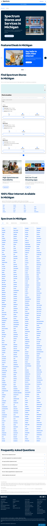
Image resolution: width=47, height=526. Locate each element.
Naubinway (27, 376)
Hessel (15, 374)
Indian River (16, 410)
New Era (26, 382)
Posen (38, 246)
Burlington (4, 334)
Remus (38, 276)
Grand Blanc (16, 320)
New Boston (27, 380)
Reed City (38, 272)
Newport (27, 390)
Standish (38, 361)
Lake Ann (27, 240)
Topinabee (39, 382)
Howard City (16, 394)
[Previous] (1, 58)
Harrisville (15, 356)
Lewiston (27, 268)
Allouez (3, 244)
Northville (27, 396)
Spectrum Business (3, 509)
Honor (15, 382)
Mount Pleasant (28, 365)
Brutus (4, 208)
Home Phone (15, 505)
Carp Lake (4, 356)
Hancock (15, 348)
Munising (27, 369)
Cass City (4, 362)
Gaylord (15, 306)
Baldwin (3, 274)
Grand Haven (16, 322)
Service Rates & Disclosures (41, 510)
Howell (15, 396)
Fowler (15, 288)
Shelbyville (39, 331)
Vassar (38, 394)
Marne (26, 311)
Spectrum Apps (27, 501)
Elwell (15, 248)
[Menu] (1, 1)
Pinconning (39, 238)
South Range (39, 349)
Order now (41, 1)
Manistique (27, 305)
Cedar (3, 364)
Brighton (3, 322)
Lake (26, 238)
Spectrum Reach (3, 506)
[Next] (45, 58)
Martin (26, 317)
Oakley (26, 402)
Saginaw (38, 303)
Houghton (15, 388)
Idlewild (15, 406)
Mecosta (26, 329)
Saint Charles (39, 305)
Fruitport (15, 300)
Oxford (26, 430)
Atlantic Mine (4, 262)
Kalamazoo (16, 426)
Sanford (38, 317)
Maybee (26, 321)
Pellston (26, 438)
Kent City (15, 434)
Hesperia (15, 372)
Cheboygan (4, 384)
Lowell (25, 206)
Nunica (26, 400)
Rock (38, 280)
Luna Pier (27, 286)
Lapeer (26, 256)
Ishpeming (16, 422)
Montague (27, 355)
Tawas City (39, 373)
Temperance (39, 378)
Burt (3, 338)
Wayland (38, 408)
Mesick (35, 206)
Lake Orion (27, 250)
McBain (26, 325)
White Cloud (39, 422)
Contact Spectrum (40, 501)
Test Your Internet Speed (28, 505)
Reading (38, 268)
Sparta (38, 355)
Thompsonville (36, 211)
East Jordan (16, 230)
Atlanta (3, 260)
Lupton (26, 288)
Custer (3, 424)
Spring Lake (39, 357)
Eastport (15, 236)
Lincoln (26, 270)
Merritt (25, 211)
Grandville (16, 326)
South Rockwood (40, 351)
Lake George (27, 244)
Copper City (4, 416)
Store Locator (39, 506)
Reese (38, 274)
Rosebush (38, 297)
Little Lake (27, 278)
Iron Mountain (16, 416)
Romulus (38, 290)
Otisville (26, 420)
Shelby (38, 329)
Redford (38, 270)
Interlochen (16, 412)
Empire (15, 250)
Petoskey (38, 230)
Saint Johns (39, 311)
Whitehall (38, 428)
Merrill (26, 333)
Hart (14, 358)
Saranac (35, 208)
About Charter (3, 501)
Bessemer (4, 300)
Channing (4, 374)
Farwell (15, 270)
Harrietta (14, 206)
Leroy (24, 205)
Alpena (3, 250)
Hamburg (15, 344)
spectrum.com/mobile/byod (38, 488)
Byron (3, 342)
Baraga (3, 278)
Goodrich (15, 316)
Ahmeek (3, 230)
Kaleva (14, 211)
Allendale (4, 240)
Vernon (38, 396)
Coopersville (4, 414)
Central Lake (4, 370)
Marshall (26, 315)
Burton (3, 340)
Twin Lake (39, 388)
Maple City (27, 309)
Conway (3, 412)
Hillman (15, 376)
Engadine (15, 252)
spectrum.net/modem (27, 484)
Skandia (38, 343)
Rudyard (38, 301)
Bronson (3, 326)
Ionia (15, 414)
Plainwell (38, 240)
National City (27, 373)
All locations (3, 8)
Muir (26, 367)
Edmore (15, 238)
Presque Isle (39, 252)
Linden (26, 272)
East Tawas (16, 232)
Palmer (26, 434)
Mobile (14, 506)
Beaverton (4, 286)
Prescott (38, 250)
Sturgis (38, 367)
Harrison (15, 354)
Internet (14, 502)
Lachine (26, 236)
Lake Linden (27, 248)
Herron (15, 368)
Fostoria (15, 284)
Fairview (15, 264)
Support (38, 505)
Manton (26, 307)
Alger (3, 236)
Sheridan (38, 335)
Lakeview (27, 252)
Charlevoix (4, 376)
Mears (26, 327)
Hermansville (16, 366)
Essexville (15, 258)
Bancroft (3, 276)
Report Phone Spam (40, 513)
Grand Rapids (16, 324)
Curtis (3, 422)
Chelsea (3, 386)
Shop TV (28, 187)
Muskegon (27, 371)
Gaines (15, 302)
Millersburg (27, 345)
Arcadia (3, 258)
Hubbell (15, 400)
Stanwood (39, 365)
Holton (14, 208)
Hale (14, 342)
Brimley (3, 324)
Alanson (3, 232)
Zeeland (38, 440)
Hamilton (15, 346)
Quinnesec (39, 258)
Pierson (38, 234)
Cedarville (4, 368)
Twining (38, 390)
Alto (3, 252)
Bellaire (3, 290)
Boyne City (4, 312)
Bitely (3, 308)
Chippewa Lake (5, 390)
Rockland (38, 284)
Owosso (26, 428)
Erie (14, 254)
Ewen (15, 262)
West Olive (39, 416)
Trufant (38, 386)
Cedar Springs (4, 366)
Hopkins (15, 386)
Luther (25, 208)
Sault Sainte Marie (40, 321)
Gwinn (15, 340)
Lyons (26, 295)
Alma (3, 246)
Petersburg (39, 228)
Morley (26, 361)
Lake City (27, 242)
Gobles (15, 314)
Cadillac (3, 346)
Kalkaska (15, 430)
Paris (26, 436)
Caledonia (4, 348)
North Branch (27, 392)
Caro (3, 354)
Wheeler (38, 420)
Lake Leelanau (28, 246)
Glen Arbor (16, 312)
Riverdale (38, 278)
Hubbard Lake (16, 398)
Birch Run (4, 306)
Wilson (38, 436)
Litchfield (27, 276)
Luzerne (26, 293)
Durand (15, 228)
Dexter (3, 430)
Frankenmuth (16, 290)
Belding (3, 288)
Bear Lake (4, 284)
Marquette (27, 313)
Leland (26, 258)
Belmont (3, 294)
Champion (4, 372)
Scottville (38, 327)
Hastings (15, 360)
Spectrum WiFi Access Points (29, 502)
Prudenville (39, 254)
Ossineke (27, 418)
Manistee (27, 303)
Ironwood (15, 420)
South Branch (39, 345)
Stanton (38, 363)
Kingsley (26, 228)
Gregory (15, 338)
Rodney (38, 286)
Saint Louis (39, 313)
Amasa (3, 254)
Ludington (27, 284)
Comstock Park (5, 408)
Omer (26, 404)
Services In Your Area (28, 512)
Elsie (14, 246)
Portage (38, 244)
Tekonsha (38, 376)
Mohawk (26, 351)
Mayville (26, 323)
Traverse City (39, 384)
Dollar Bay (4, 434)
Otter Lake (27, 424)
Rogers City (39, 288)
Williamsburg (39, 434)
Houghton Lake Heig (17, 392)
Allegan (3, 238)
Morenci (26, 359)
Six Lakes (38, 341)
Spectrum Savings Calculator (29, 506)
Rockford (38, 282)
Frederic (15, 294)
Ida (14, 404)
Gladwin (15, 310)
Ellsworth (15, 242)
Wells (38, 412)
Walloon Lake (39, 404)
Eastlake (15, 234)
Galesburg (15, 304)
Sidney (38, 337)
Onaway (26, 406)
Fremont (14, 205)
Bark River (4, 280)
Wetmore (38, 418)
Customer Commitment (4, 502)
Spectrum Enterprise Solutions (5, 505)
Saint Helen (39, 307)
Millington (27, 347)
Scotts (38, 325)
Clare (3, 392)
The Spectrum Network (28, 514)
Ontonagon (27, 410)
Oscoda (26, 416)
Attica (3, 264)
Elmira (15, 244)
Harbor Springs (16, 350)
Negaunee (27, 378)
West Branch (39, 414)
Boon (3, 206)
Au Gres (3, 266)
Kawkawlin (16, 432)
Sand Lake (39, 315)
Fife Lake (15, 276)
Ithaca (15, 424)
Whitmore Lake (40, 430)
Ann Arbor (4, 256)
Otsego (26, 422)
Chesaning (4, 388)
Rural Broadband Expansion (29, 513)
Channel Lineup (27, 509)
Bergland (4, 298)
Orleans (26, 412)
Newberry (27, 388)
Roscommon (39, 293)
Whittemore (39, 432)
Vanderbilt (39, 392)
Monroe (26, 353)
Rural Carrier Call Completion (41, 512)
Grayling (15, 332)
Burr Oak (3, 336)
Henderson (16, 364)
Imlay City (15, 408)
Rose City (38, 295)
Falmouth (4, 211)
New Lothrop (27, 384)
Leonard (26, 262)
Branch (3, 316)
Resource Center (27, 503)
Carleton (3, 352)
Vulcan (38, 400)
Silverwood (39, 339)
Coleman (3, 402)
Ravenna (38, 266)
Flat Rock (15, 278)
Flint (14, 280)
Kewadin (15, 436)
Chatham (4, 382)
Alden (3, 234)
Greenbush (16, 334)
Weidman (38, 410)
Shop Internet (5, 187)
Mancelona (27, 301)
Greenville (16, 336)
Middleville (27, 341)
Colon (3, 404)
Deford (3, 428)
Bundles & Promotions (16, 501)
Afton (4, 205)
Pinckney (38, 236)
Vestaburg (39, 398)
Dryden (3, 438)
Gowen (15, 318)
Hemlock (15, 362)
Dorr (3, 436)
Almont (3, 248)
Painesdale (27, 432)
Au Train (3, 268)
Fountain (15, 286)
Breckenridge (4, 318)
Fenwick (15, 274)
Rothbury (38, 299)
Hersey (15, 370)
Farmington (16, 268)
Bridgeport (4, 320)
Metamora (27, 339)
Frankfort (15, 292)
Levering (27, 266)
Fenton (15, 272)
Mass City (27, 319)
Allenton (3, 242)
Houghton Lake (16, 390)
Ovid (26, 426)
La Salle (26, 234)
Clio (3, 398)
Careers (2, 503)
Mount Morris (27, 363)
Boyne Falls (4, 314)
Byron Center (4, 344)
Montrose (27, 357)
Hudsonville (16, 402)
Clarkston (4, 394)
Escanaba (15, 256)
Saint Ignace (39, 309)
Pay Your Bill (39, 503)
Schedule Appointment (9, 35)
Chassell (3, 380)
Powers (38, 248)
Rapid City (39, 262)
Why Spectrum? (27, 510)
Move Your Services (40, 509)
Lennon (26, 260)
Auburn (3, 270)
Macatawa (27, 297)
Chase (3, 378)
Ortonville (27, 414)
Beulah (3, 302)
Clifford (3, 396)
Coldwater (4, 400)
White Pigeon (39, 424)
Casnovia (4, 360)
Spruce (38, 359)
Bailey (3, 272)
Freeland (15, 296)
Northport (27, 394)
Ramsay (38, 260)
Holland (15, 378)
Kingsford (15, 440)
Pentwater (27, 440)
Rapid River (39, 264)
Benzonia (4, 296)
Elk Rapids (16, 240)
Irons (15, 418)
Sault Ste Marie (39, 323)
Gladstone (16, 308)
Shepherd (38, 333)
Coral (3, 418)
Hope (15, 384)
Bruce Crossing (5, 328)
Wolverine (39, 438)
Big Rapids (4, 304)
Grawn (15, 330)
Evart (15, 260)
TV (13, 503)
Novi (26, 398)
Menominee (27, 331)
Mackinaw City (28, 299)
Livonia (26, 280)
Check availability (23, 4)
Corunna (3, 420)
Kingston (27, 230)
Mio (26, 349)
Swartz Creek (39, 371)
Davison (3, 426)
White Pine (39, 426)
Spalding (38, 353)
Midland (26, 343)
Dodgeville (4, 432)
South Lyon (39, 347)
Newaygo (27, 386)
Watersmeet (39, 406)
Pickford (38, 232)
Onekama (27, 408)
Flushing (15, 282)
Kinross (26, 232)
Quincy (38, 256)
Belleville (4, 292)
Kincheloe (15, 438)
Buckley (3, 332)
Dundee (3, 440)
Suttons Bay (39, 369)
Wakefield (39, 402)
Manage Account (39, 502)
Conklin (3, 410)
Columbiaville (4, 406)
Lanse (26, 254)
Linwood (27, 274)
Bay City (3, 282)
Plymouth (38, 242)
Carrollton (4, 358)
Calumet (3, 350)
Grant (15, 328)
